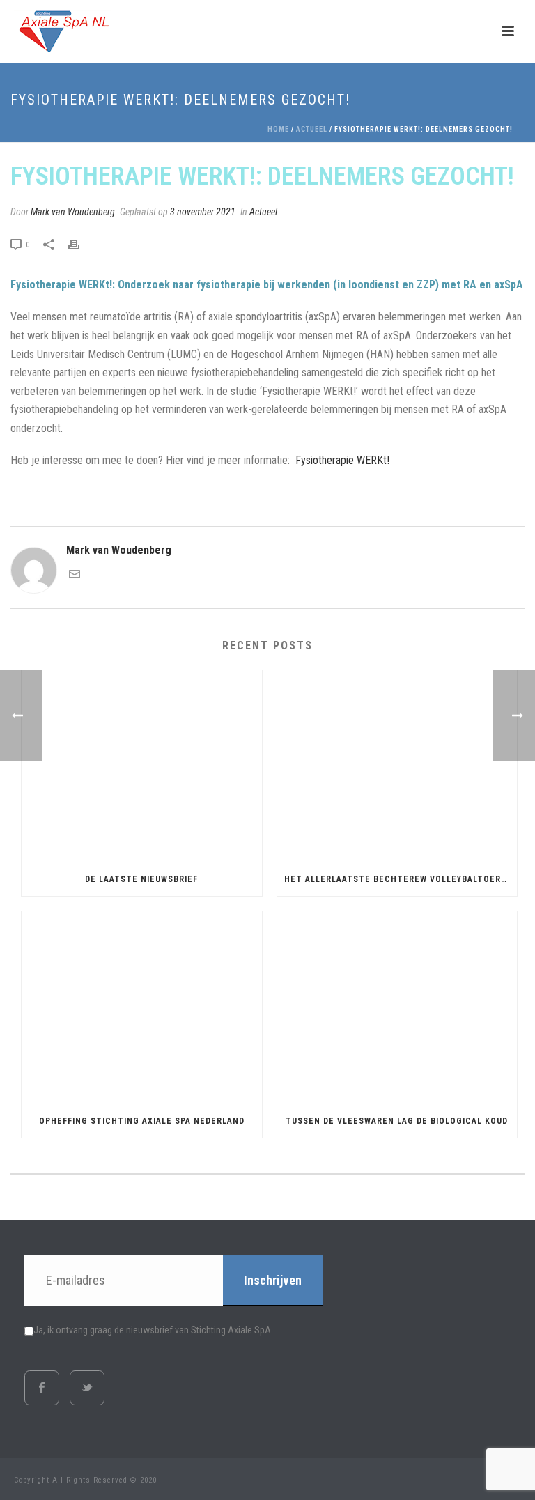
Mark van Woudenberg (73, 211)
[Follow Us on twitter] (87, 1387)
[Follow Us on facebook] (41, 1387)
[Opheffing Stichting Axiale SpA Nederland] (142, 1007)
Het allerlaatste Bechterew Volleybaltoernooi (401, 879)
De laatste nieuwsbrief (141, 879)
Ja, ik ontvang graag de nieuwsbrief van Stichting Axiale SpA (152, 1330)
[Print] (80, 244)
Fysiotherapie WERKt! (341, 460)
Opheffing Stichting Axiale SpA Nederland (142, 1121)
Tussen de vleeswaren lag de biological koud (397, 1121)
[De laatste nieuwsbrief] (142, 766)
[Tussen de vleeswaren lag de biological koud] (397, 1007)
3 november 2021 (202, 211)
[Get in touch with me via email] (74, 575)
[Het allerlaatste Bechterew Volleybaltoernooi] (397, 766)
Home (278, 129)
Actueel (311, 129)
